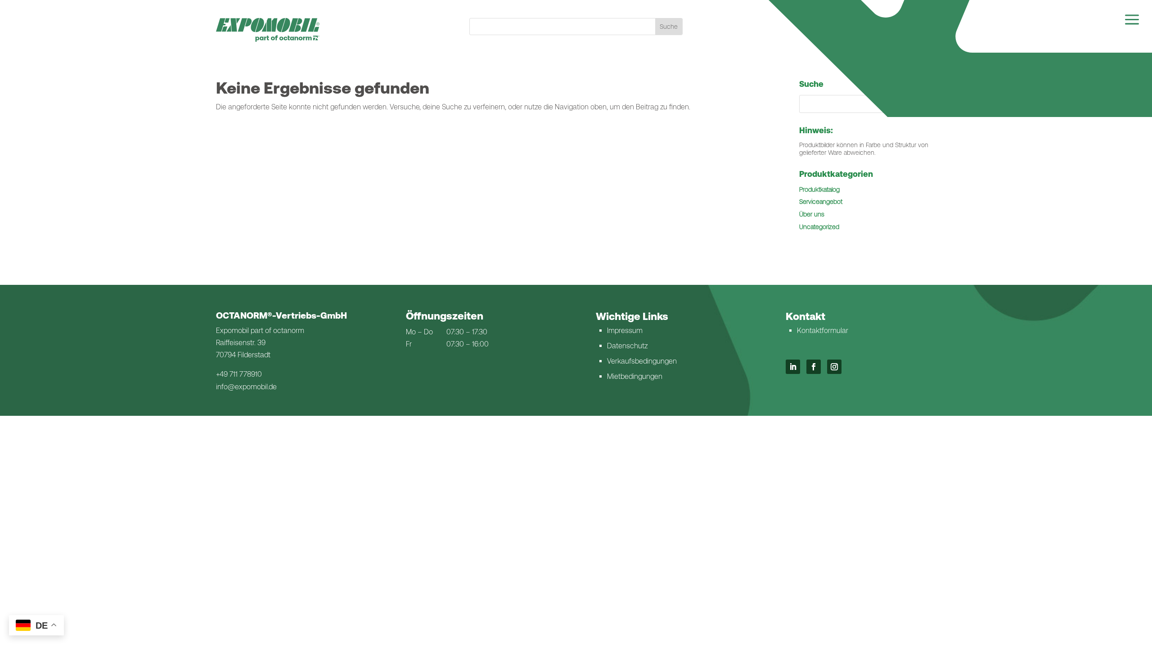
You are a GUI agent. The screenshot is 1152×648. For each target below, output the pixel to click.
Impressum (625, 330)
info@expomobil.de (246, 386)
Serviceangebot (820, 201)
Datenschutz (627, 346)
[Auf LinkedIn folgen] (793, 367)
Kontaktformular (822, 330)
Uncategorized (819, 226)
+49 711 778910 (239, 374)
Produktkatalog (819, 189)
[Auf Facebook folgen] (813, 367)
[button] (920, 104)
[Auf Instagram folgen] (834, 367)
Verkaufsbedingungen (642, 361)
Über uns (811, 214)
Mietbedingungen (634, 376)
